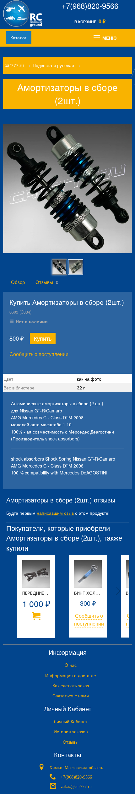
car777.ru (14, 65)
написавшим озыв (55, 513)
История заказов (71, 731)
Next (118, 590)
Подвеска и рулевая (53, 65)
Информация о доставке (70, 675)
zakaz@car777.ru (76, 786)
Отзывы (44, 281)
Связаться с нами (70, 695)
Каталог (18, 37)
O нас (71, 665)
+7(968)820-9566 (90, 5)
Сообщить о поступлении (38, 354)
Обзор (18, 281)
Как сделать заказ (70, 685)
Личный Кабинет (71, 721)
